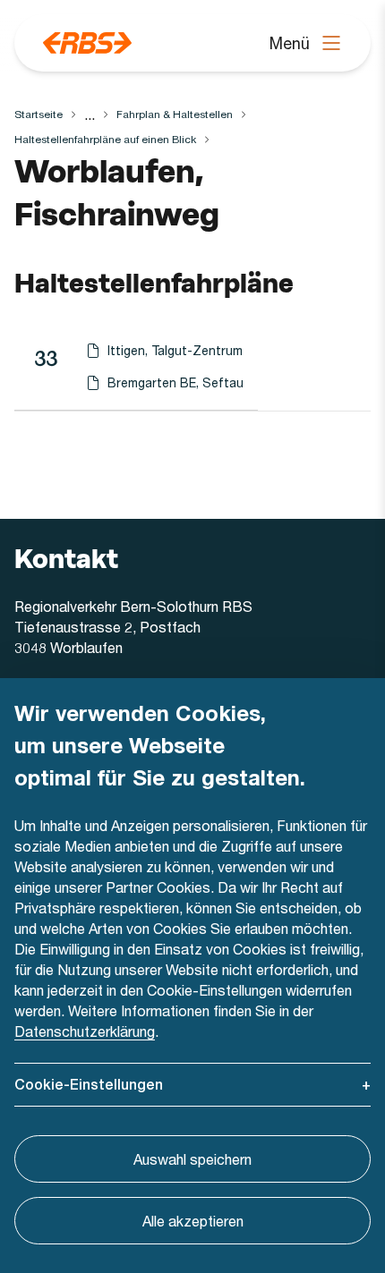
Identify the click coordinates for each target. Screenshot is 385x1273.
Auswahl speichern (192, 1158)
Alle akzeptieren (193, 1220)
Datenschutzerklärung (84, 1031)
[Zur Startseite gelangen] (87, 43)
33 (45, 357)
